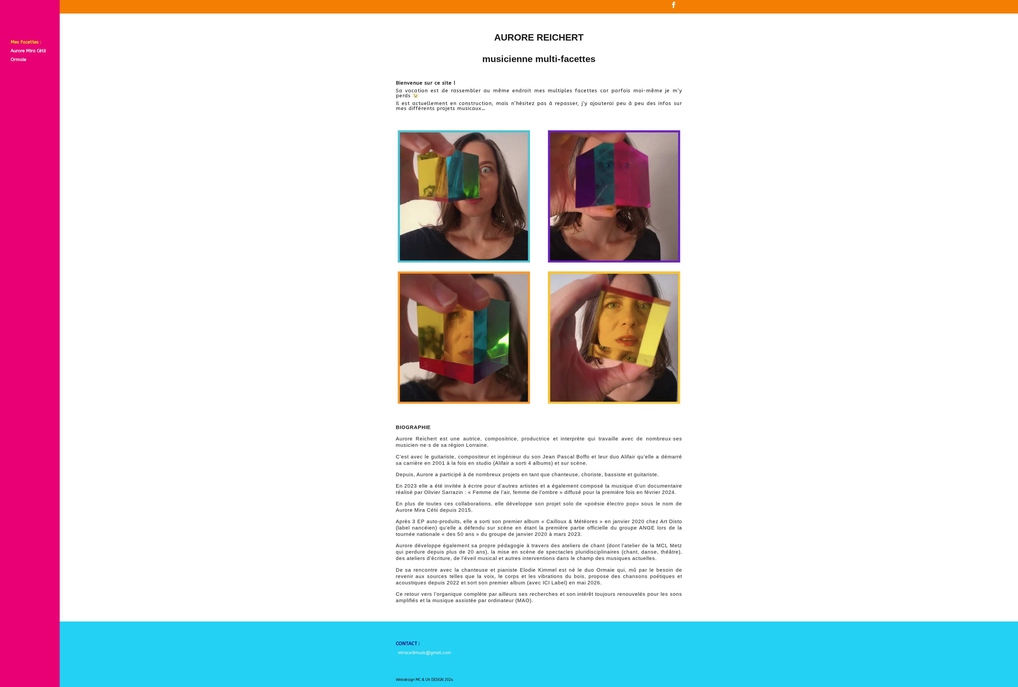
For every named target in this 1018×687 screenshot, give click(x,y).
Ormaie (18, 60)
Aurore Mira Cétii (28, 51)
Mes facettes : (26, 42)
